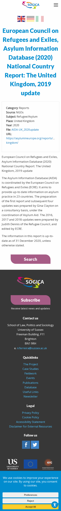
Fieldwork (30, 373)
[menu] (56, 5)
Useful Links (30, 392)
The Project (30, 364)
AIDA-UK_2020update (25, 129)
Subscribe (30, 299)
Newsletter (31, 396)
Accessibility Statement (30, 422)
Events (30, 378)
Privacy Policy (30, 413)
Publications (30, 383)
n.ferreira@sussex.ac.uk (32, 348)
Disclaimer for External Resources (30, 426)
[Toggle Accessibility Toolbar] (54, 504)
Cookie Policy (30, 417)
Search (30, 259)
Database (30, 387)
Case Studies (31, 369)
